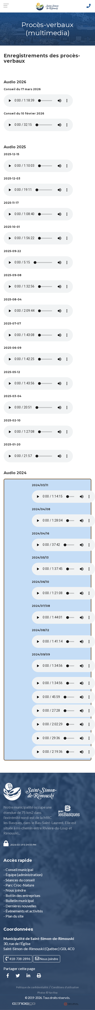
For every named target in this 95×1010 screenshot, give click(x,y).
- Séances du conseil (19, 880)
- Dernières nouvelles (19, 906)
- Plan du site (13, 916)
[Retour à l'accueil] (47, 6)
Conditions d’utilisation (65, 987)
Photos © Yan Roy (47, 992)
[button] (23, 844)
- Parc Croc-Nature (18, 885)
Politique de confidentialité (32, 987)
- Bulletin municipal (18, 900)
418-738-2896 (19, 959)
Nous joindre (48, 959)
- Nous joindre (14, 890)
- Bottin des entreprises (21, 895)
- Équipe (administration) (22, 874)
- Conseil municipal (18, 869)
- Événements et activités (23, 911)
